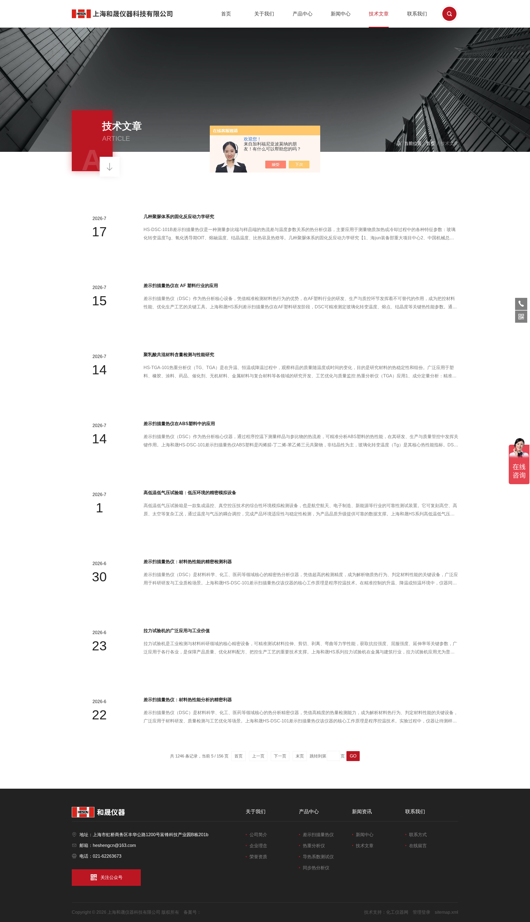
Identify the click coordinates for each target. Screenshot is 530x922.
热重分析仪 (314, 845)
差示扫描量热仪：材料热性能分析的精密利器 (188, 699)
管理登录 (421, 912)
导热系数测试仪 (318, 856)
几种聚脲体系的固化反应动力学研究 (179, 216)
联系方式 (418, 834)
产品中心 (302, 14)
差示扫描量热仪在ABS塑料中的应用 (179, 423)
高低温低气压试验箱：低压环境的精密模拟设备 (190, 492)
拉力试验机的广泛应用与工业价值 (177, 630)
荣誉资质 (258, 856)
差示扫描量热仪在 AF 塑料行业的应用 (181, 285)
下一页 (280, 756)
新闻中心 (341, 14)
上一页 (258, 756)
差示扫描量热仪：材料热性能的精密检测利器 (188, 561)
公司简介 (258, 834)
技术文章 (379, 14)
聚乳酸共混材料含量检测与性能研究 (179, 354)
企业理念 (258, 845)
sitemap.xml (446, 912)
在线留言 (418, 845)
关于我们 (264, 14)
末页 (300, 756)
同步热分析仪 (316, 867)
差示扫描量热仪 (318, 834)
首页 (226, 14)
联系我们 (417, 14)
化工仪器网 (397, 912)
